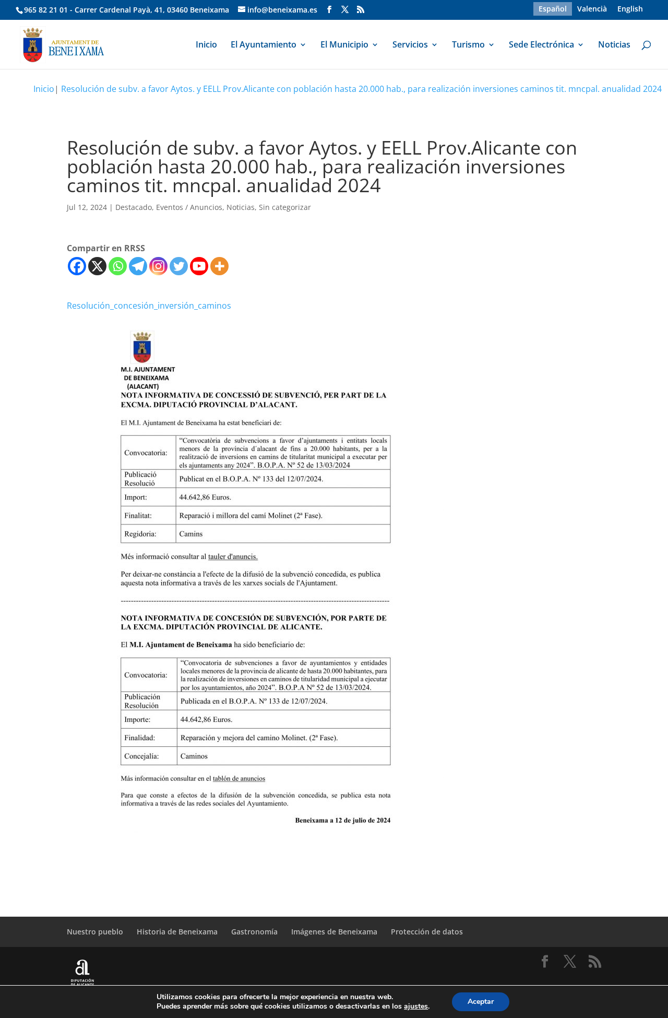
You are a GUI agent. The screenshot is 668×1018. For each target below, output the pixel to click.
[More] (219, 266)
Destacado (133, 207)
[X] (97, 266)
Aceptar (481, 1002)
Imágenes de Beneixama (334, 932)
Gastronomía (254, 932)
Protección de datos (427, 932)
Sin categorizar (285, 207)
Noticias (614, 45)
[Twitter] (179, 266)
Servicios (410, 45)
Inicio (206, 45)
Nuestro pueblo (95, 932)
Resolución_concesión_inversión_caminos (149, 305)
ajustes (416, 1006)
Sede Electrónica (541, 45)
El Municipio (344, 45)
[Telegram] (138, 266)
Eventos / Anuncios (189, 207)
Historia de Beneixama (177, 932)
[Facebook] (77, 266)
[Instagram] (158, 266)
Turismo (468, 45)
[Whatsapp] (118, 266)
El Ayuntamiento (263, 45)
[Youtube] (199, 266)
